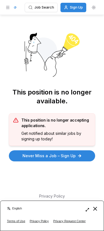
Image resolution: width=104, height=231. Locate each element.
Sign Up (76, 7)
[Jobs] (15, 7)
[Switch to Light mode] (93, 7)
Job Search (44, 7)
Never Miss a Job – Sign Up (49, 155)
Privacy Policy (52, 196)
